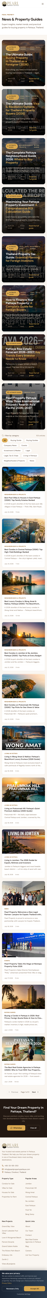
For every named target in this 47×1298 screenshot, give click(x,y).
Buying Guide (16, 440)
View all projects (8, 1264)
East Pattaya (30, 1205)
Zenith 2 (5, 1259)
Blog (27, 1246)
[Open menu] (42, 3)
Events (24, 445)
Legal (28, 450)
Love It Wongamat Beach (11, 1237)
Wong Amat (29, 1192)
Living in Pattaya (30, 456)
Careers (28, 1251)
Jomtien (28, 1184)
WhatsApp (17, 1128)
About (27, 1226)
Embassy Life (7, 1255)
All (5, 440)
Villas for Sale (7, 1188)
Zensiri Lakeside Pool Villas (10, 1232)
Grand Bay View (8, 1226)
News (32, 461)
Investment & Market (12, 450)
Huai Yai (28, 1210)
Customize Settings (23, 1294)
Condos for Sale (8, 1184)
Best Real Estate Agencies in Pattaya (33, 1240)
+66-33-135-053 (11, 1166)
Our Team (29, 1231)
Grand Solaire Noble (10, 1246)
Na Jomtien (29, 1201)
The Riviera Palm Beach (11, 1251)
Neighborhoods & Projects (14, 461)
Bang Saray (29, 1214)
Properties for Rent (9, 1197)
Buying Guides (32, 440)
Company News (10, 445)
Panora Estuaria (8, 1242)
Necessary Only (12, 1289)
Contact (28, 1235)
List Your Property (32, 1255)
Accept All (34, 1289)
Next (34, 1092)
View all (33, 1128)
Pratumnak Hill (31, 1188)
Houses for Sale (8, 1192)
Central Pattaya (31, 1197)
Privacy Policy (7, 1283)
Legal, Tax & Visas (11, 456)
